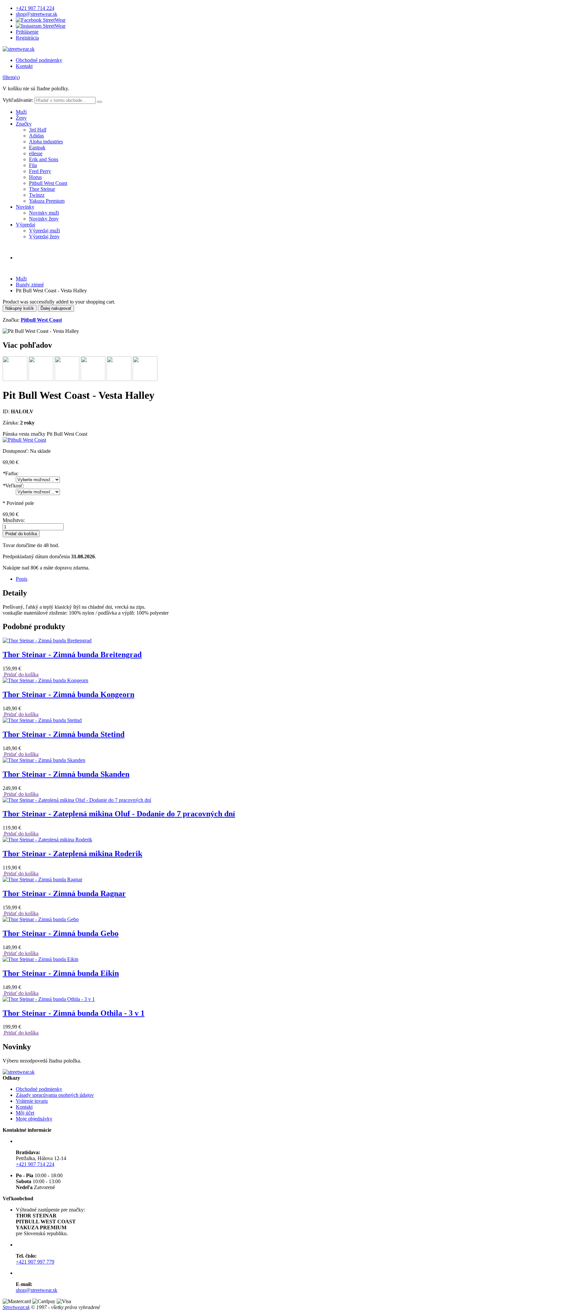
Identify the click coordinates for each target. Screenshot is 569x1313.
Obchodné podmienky (39, 60)
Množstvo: (14, 520)
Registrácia (27, 38)
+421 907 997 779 (35, 1262)
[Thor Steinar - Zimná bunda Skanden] (44, 760)
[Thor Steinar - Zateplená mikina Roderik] (47, 839)
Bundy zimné (30, 284)
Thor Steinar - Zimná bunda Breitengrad (72, 654)
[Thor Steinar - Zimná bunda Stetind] (42, 720)
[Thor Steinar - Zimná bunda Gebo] (41, 919)
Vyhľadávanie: (18, 100)
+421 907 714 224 (35, 8)
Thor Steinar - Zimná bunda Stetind (63, 734)
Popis (21, 579)
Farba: (10, 473)
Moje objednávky (34, 1119)
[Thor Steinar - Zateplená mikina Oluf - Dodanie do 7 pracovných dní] (77, 800)
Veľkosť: (13, 485)
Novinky (25, 207)
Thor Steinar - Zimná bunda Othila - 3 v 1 (74, 1013)
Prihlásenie (27, 32)
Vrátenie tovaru (32, 1101)
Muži (21, 112)
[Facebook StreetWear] (41, 20)
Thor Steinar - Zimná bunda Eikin (61, 973)
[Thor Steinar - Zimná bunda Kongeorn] (45, 680)
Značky (24, 124)
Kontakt (24, 66)
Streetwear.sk (16, 1307)
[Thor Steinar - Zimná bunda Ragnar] (42, 879)
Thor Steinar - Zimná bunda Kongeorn (68, 694)
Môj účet (25, 1113)
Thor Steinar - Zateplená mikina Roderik (72, 853)
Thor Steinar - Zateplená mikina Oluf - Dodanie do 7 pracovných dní (119, 813)
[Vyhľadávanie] (99, 102)
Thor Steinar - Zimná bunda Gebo (61, 933)
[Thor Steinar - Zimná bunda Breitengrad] (47, 640)
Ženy (21, 118)
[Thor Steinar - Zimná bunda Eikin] (40, 959)
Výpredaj (25, 224)
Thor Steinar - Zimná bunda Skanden (66, 774)
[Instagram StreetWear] (41, 26)
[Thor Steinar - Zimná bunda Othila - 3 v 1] (49, 999)
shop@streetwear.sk (36, 14)
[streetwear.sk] (19, 49)
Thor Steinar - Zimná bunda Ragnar (64, 893)
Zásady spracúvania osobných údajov (55, 1095)
